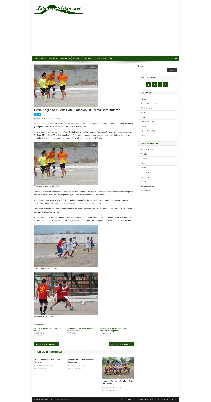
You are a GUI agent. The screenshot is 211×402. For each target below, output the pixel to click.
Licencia (174, 399)
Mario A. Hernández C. (41, 368)
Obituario (144, 126)
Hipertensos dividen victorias (48, 344)
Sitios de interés (147, 172)
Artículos (100, 58)
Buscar (141, 66)
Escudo (144, 154)
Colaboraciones (147, 108)
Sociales (88, 58)
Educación (145, 181)
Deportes (64, 58)
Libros (143, 99)
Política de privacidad (161, 399)
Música (144, 113)
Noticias (52, 58)
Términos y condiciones (142, 399)
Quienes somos (126, 399)
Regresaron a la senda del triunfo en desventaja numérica (122, 344)
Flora (143, 163)
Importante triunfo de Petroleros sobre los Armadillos (118, 382)
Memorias (113, 58)
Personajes (145, 177)
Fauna (143, 168)
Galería (143, 135)
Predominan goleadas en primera (80, 328)
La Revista (145, 117)
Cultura (76, 58)
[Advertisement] (105, 38)
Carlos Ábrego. (56, 119)
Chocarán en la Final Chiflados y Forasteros (81, 360)
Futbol (38, 114)
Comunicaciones (147, 186)
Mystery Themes (71, 399)
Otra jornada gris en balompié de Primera (47, 360)
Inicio (43, 58)
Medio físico (145, 190)
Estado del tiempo (148, 131)
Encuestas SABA (147, 122)
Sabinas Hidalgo (147, 150)
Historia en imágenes (149, 104)
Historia (144, 159)
